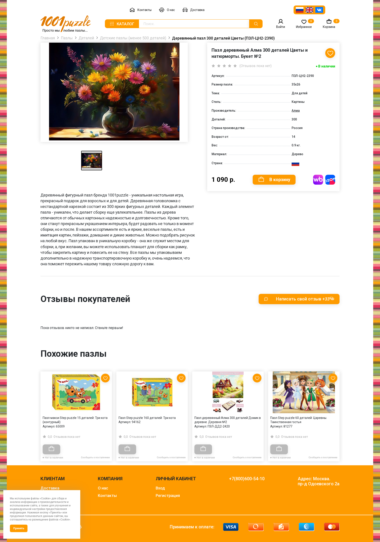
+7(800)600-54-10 (247, 478)
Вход (160, 488)
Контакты (144, 10)
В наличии (326, 66)
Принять (18, 528)
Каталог (125, 24)
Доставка (197, 10)
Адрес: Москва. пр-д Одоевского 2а (319, 481)
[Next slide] (334, 407)
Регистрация (168, 495)
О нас (171, 10)
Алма (296, 110)
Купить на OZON (330, 180)
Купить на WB (318, 180)
